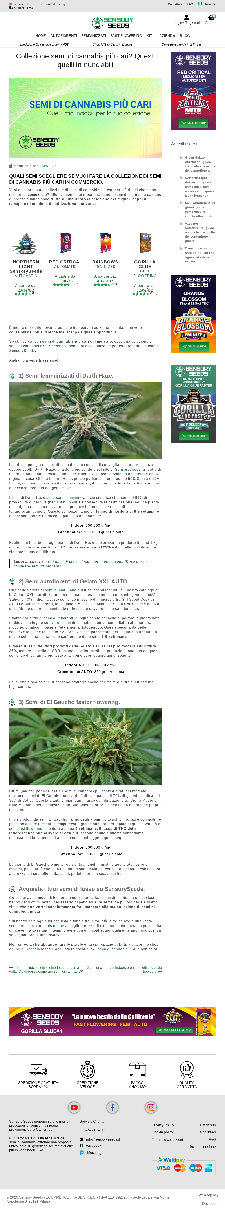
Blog (185, 36)
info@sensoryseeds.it (103, 1139)
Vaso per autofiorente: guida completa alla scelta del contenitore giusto (200, 232)
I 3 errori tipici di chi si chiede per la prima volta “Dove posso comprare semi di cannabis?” (46, 969)
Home (40, 36)
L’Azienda (165, 36)
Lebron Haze (60, 479)
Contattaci (175, 4)
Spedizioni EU (23, 7)
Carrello (211, 19)
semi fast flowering (25, 828)
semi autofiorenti (58, 618)
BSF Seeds (109, 805)
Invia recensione (203, 1147)
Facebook (93, 1145)
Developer (210, 1203)
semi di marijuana (60, 590)
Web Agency (208, 1195)
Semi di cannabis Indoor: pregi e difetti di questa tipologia (124, 969)
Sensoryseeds (38, 949)
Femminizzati (93, 36)
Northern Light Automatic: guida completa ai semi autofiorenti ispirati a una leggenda (199, 186)
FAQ (190, 4)
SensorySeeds (22, 351)
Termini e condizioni (167, 1139)
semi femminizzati (72, 497)
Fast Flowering (126, 36)
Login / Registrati (186, 23)
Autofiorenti (63, 36)
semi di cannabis (58, 341)
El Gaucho (58, 819)
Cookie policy (162, 1132)
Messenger (96, 1153)
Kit (149, 36)
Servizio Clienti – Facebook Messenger (41, 4)
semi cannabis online (45, 926)
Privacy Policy (163, 1125)
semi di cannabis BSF (117, 949)
